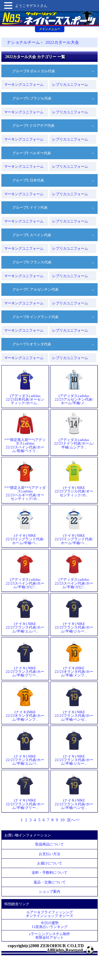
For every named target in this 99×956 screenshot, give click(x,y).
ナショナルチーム (23, 42)
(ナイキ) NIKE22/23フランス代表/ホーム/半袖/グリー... (25, 671)
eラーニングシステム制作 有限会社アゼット (49, 936)
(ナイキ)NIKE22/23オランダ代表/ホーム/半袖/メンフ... (74, 671)
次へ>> (73, 820)
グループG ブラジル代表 (31, 98)
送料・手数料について (49, 872)
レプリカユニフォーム (70, 84)
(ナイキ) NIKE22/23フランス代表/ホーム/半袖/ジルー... (74, 627)
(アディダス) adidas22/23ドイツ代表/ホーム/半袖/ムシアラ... (74, 443)
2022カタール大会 (62, 42)
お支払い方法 (49, 854)
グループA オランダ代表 (31, 344)
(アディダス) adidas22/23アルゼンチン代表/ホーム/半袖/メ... (74, 399)
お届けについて (49, 863)
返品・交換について (50, 882)
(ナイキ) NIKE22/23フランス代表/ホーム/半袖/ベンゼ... (74, 715)
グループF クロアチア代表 (33, 125)
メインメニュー (49, 29)
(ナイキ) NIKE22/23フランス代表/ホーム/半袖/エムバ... (25, 627)
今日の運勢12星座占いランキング (50, 925)
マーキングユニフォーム (23, 84)
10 (62, 820)
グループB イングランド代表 (35, 317)
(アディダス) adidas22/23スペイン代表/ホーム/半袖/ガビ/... (25, 583)
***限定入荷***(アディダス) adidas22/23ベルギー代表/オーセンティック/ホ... (25, 493)
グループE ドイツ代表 (30, 207)
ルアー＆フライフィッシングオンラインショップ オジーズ (49, 914)
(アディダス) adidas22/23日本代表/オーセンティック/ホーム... (25, 399)
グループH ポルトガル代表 (33, 71)
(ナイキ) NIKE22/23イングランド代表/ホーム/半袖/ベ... (25, 539)
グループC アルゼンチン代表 (35, 289)
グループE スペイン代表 (31, 235)
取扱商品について (49, 844)
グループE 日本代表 (28, 180)
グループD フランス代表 (31, 262)
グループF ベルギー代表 (31, 153)
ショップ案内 (49, 891)
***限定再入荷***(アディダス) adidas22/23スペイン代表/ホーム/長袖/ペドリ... (25, 445)
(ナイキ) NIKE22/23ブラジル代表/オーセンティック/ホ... (74, 491)
